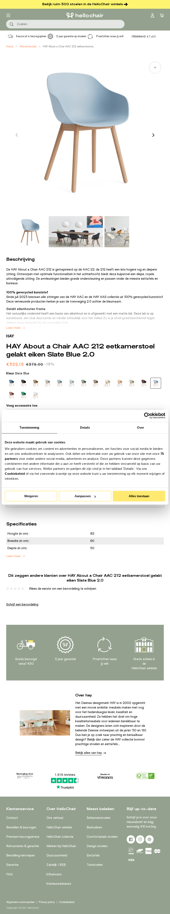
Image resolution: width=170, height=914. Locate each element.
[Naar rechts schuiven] (153, 135)
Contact (12, 817)
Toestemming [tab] (29, 427)
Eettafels (93, 855)
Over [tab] (140, 427)
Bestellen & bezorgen (21, 827)
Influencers (54, 874)
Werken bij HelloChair (61, 846)
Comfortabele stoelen (102, 836)
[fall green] (83, 383)
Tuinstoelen (95, 864)
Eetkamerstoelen (98, 817)
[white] (35, 395)
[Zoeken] (11, 24)
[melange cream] (107, 383)
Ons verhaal (54, 817)
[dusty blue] (59, 383)
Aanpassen (83, 496)
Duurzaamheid (56, 855)
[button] (8, 15)
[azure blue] (11, 383)
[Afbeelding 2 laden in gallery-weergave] (76, 231)
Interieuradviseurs (58, 883)
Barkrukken (94, 827)
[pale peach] (119, 383)
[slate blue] (156, 383)
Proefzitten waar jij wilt (110, 36)
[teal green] (23, 395)
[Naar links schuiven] (16, 135)
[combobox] (65, 24)
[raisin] (143, 383)
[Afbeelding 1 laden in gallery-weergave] (29, 231)
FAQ (9, 874)
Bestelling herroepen (20, 855)
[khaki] (95, 383)
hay (10, 336)
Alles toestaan (139, 496)
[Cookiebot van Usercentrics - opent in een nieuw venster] (147, 415)
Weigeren (31, 496)
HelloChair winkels (59, 827)
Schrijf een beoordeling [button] (22, 604)
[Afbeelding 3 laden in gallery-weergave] (116, 231)
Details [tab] (85, 427)
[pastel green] (131, 383)
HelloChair (33, 907)
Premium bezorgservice (22, 836)
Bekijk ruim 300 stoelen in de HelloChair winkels (82, 4)
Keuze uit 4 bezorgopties (31, 36)
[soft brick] (11, 395)
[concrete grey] (47, 383)
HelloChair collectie (59, 836)
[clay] (35, 383)
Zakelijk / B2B (56, 864)
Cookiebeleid (15, 473)
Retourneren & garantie (22, 846)
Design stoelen (97, 846)
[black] (23, 383)
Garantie (12, 864)
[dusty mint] (71, 383)
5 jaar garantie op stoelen (71, 36)
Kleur (17, 373)
